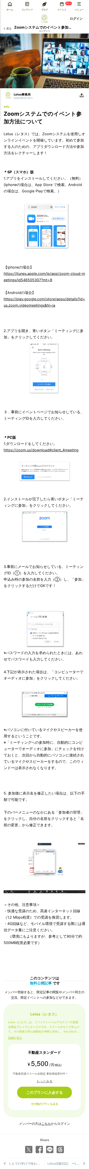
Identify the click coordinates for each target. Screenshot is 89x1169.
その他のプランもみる (44, 1103)
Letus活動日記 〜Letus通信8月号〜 (66, 1163)
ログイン (76, 18)
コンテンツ (44, 31)
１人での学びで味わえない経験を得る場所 (26, 1163)
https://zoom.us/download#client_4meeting (41, 450)
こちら (46, 1123)
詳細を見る (15, 1037)
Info (6, 106)
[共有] (81, 95)
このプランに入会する (44, 1092)
